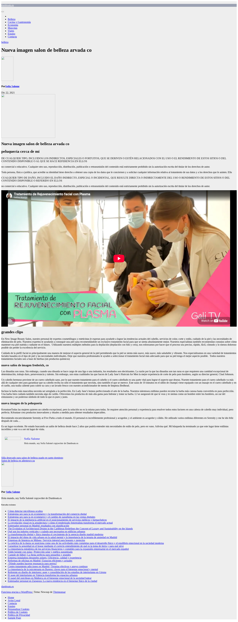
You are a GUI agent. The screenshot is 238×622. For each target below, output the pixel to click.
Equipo (11, 33)
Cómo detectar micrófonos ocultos (25, 511)
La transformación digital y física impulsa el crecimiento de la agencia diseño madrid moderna (55, 534)
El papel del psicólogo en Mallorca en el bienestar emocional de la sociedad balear (49, 578)
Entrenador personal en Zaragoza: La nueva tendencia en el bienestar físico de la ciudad (52, 581)
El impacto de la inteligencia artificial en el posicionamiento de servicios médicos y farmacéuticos (57, 519)
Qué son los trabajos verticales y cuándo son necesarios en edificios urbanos (46, 531)
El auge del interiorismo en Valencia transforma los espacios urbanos (43, 575)
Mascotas (12, 28)
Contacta (12, 36)
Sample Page (14, 617)
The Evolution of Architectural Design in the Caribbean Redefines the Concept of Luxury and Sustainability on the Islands (70, 528)
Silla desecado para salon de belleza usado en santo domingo (32, 457)
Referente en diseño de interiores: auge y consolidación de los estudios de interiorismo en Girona (57, 572)
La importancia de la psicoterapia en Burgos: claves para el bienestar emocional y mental (53, 569)
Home (11, 597)
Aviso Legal (14, 600)
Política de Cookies (18, 612)
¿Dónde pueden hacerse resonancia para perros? (32, 563)
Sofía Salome (12, 86)
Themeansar (59, 592)
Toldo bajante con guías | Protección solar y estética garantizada (40, 551)
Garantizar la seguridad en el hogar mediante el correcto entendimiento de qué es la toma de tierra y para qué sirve (66, 546)
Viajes (11, 30)
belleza (4, 42)
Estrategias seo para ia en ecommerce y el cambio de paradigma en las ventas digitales (51, 517)
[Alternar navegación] (2, 11)
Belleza (11, 19)
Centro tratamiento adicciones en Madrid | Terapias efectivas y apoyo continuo (48, 566)
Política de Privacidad (19, 615)
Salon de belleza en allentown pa (18, 460)
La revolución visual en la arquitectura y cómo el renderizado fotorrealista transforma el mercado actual (60, 522)
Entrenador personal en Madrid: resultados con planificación (38, 525)
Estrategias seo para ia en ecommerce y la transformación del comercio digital (47, 514)
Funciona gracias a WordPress (17, 592)
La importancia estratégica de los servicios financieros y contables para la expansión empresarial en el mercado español (68, 549)
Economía (13, 25)
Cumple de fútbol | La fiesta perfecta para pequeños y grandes (39, 554)
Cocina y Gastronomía (19, 22)
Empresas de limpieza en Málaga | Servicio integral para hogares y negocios (46, 540)
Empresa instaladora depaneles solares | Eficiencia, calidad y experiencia (44, 557)
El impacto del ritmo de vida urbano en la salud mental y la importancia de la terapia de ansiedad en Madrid (62, 537)
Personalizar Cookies (18, 609)
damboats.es (7, 5)
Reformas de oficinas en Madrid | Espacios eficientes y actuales (40, 560)
